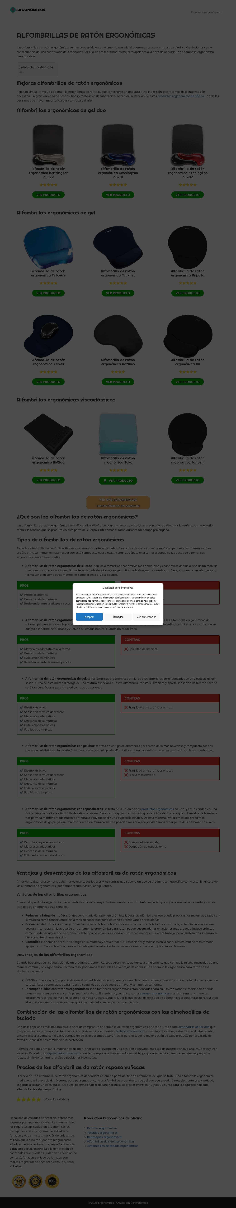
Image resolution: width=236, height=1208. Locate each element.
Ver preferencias (146, 616)
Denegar (118, 616)
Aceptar (89, 616)
